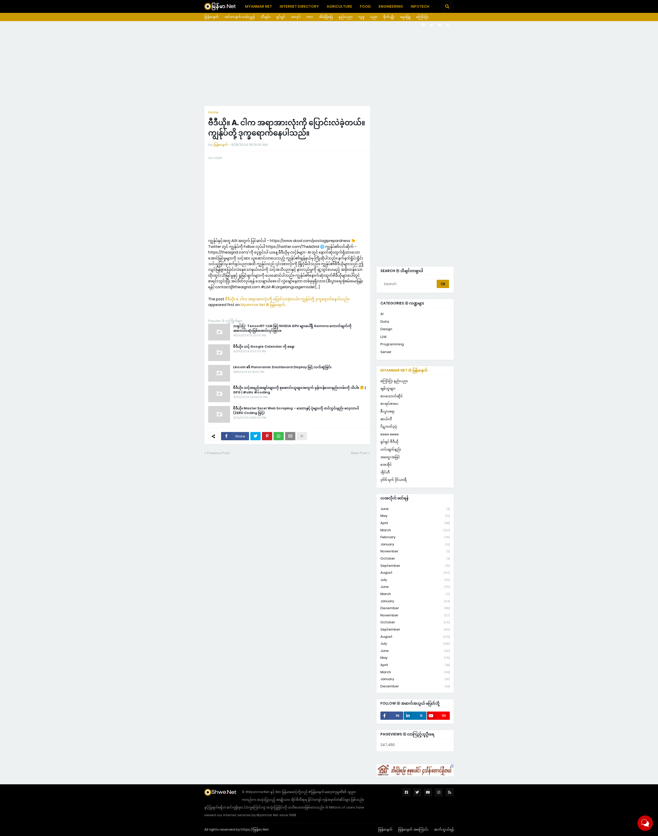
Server (385, 351)
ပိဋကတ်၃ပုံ (388, 426)
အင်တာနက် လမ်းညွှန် (239, 16)
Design (386, 329)
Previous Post (218, 453)
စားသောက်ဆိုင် (391, 396)
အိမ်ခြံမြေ (326, 16)
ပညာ (374, 16)
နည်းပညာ (346, 16)
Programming (392, 344)
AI (381, 313)
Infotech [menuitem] (420, 6)
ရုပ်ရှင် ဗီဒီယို (389, 441)
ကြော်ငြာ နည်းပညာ (394, 381)
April (415, 522)
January (415, 544)
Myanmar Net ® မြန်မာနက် (263, 304)
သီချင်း (265, 16)
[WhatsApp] (278, 436)
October (415, 558)
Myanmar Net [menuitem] (258, 6)
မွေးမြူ (405, 16)
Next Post (359, 453)
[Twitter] (255, 436)
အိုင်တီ (385, 472)
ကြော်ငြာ (422, 16)
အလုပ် (296, 16)
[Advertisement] (329, 64)
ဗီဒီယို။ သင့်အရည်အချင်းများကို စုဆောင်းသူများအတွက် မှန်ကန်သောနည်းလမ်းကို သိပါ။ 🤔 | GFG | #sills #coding (299, 390)
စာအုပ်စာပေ (389, 403)
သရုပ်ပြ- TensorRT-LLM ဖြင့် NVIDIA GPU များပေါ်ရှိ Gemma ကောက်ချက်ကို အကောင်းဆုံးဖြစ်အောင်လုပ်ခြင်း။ (292, 328)
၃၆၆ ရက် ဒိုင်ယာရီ (393, 479)
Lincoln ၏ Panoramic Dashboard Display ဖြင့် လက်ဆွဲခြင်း (282, 367)
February (415, 537)
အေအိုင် (386, 464)
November (415, 551)
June (415, 508)
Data (384, 321)
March (415, 530)
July (415, 579)
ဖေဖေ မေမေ (389, 434)
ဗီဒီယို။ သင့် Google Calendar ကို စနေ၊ (264, 346)
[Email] (290, 436)
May (415, 515)
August (415, 572)
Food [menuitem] (365, 6)
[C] (415, 775)
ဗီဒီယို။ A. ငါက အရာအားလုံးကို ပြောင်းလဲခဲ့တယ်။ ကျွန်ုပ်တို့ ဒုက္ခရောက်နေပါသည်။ (287, 299)
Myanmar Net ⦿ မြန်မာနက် (404, 370)
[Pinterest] (267, 436)
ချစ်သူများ (388, 388)
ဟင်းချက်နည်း (390, 449)
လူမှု (361, 16)
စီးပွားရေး (387, 411)
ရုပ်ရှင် (280, 16)
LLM (383, 336)
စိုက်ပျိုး (389, 16)
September (415, 565)
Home (213, 112)
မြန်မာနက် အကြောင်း (413, 829)
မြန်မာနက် (211, 16)
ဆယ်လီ (386, 419)
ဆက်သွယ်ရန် (444, 829)
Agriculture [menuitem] (339, 6)
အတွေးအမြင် (390, 457)
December (415, 608)
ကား (309, 16)
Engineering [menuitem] (391, 6)
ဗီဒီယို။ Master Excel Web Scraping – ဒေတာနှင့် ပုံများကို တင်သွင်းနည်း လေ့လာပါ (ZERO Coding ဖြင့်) (296, 410)
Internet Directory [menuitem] (299, 6)
